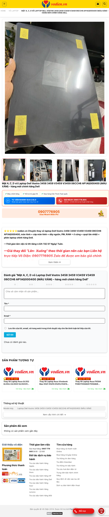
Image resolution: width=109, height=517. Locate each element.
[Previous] (4, 87)
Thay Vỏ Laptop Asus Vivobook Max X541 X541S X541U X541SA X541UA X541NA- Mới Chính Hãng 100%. (53, 382)
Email (7, 316)
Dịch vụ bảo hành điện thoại (68, 485)
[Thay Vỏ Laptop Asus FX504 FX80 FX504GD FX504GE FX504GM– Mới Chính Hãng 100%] (90, 371)
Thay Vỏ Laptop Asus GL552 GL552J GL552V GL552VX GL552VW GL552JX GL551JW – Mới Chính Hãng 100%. (17, 382)
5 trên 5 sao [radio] (80, 284)
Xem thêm (53, 262)
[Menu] (4, 4)
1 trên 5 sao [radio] (8, 284)
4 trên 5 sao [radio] (59, 284)
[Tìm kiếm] (104, 4)
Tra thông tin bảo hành (65, 466)
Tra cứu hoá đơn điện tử (66, 469)
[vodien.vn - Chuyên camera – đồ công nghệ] (54, 4)
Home (3, 11)
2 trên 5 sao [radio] (23, 284)
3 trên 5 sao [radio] (40, 284)
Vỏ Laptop (13, 11)
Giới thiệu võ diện (12, 444)
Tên (6, 303)
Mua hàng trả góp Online (66, 455)
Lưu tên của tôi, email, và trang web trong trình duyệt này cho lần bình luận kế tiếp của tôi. (49, 328)
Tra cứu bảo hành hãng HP (40, 476)
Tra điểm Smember (64, 462)
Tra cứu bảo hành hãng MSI (40, 495)
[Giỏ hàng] (98, 4)
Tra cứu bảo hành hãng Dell (40, 479)
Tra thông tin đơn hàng (66, 458)
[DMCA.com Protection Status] (55, 513)
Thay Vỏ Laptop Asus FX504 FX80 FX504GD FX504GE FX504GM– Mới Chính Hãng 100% (90, 382)
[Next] (104, 87)
